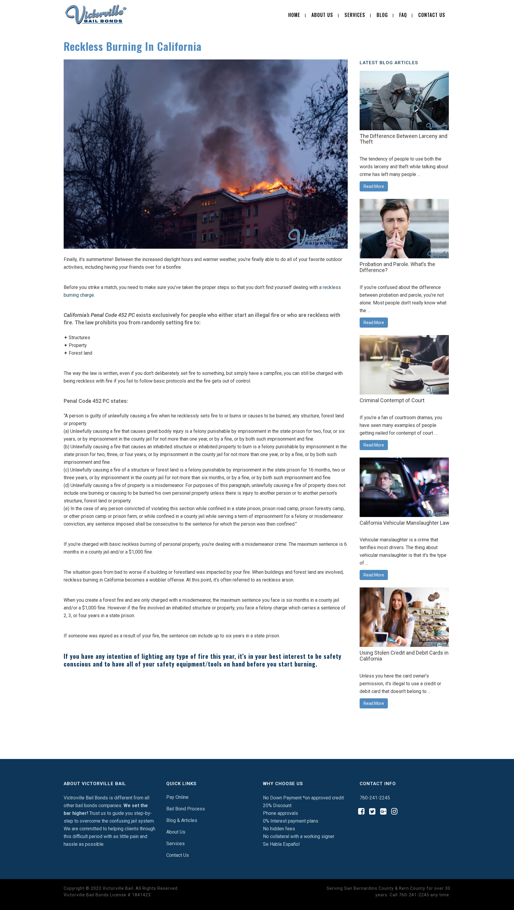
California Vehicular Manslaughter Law (404, 523)
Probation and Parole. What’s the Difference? (397, 267)
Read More (373, 186)
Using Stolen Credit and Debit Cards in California (404, 656)
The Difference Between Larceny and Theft (403, 139)
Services (175, 843)
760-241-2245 (375, 798)
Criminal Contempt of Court (392, 400)
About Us (175, 832)
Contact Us (177, 855)
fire (68, 322)
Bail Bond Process (185, 809)
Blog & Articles (181, 820)
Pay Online (177, 797)
